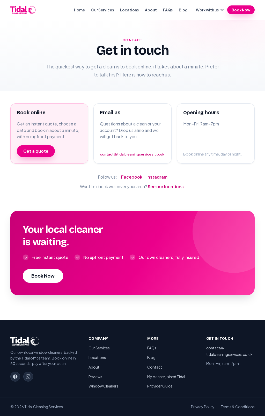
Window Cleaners (103, 386)
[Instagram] (28, 377)
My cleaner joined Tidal (166, 376)
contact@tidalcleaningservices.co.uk (132, 154)
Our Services (102, 10)
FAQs (168, 10)
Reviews (95, 376)
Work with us (207, 10)
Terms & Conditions (238, 406)
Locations (129, 10)
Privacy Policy (203, 406)
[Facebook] (15, 377)
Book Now (241, 10)
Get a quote (35, 151)
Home (79, 10)
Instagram (156, 177)
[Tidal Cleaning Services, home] (23, 10)
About (151, 10)
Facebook (131, 177)
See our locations (166, 186)
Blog (183, 10)
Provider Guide (160, 386)
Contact (154, 367)
